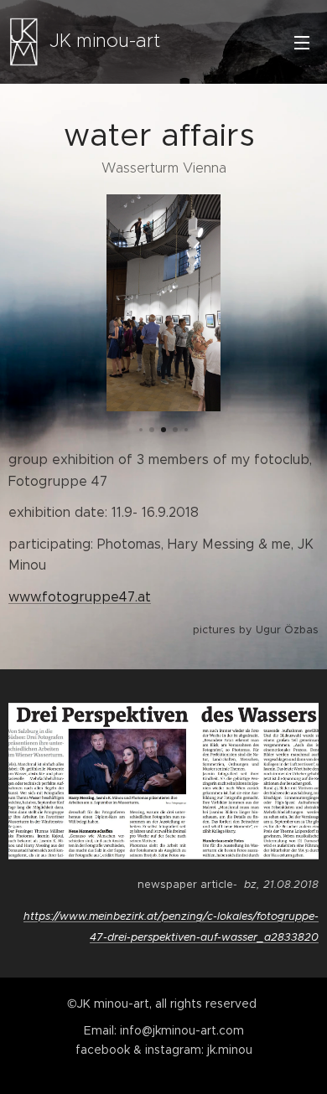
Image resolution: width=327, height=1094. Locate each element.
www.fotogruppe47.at (79, 597)
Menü (302, 42)
